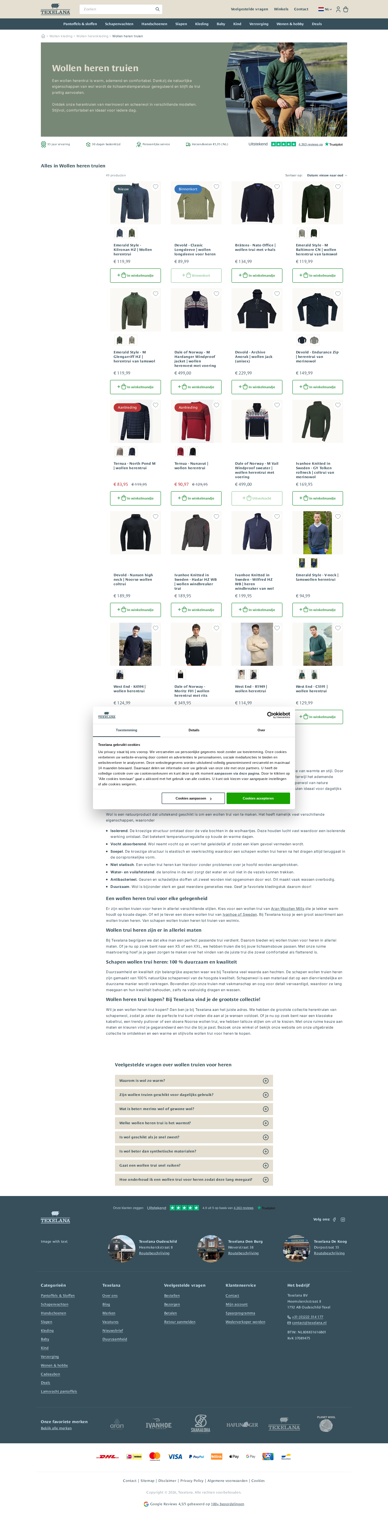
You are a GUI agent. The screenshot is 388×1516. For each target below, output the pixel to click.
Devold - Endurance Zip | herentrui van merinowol (317, 356)
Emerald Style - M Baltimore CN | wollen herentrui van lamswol (317, 249)
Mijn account (237, 1304)
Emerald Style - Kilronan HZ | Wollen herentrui (133, 249)
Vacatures (110, 1322)
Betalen (170, 1313)
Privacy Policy (192, 1481)
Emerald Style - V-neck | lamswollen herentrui (317, 577)
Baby (221, 24)
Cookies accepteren (258, 798)
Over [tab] (261, 730)
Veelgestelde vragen (249, 9)
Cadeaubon (50, 1374)
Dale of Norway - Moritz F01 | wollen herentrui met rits (191, 691)
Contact (301, 9)
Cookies (258, 1481)
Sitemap (147, 1481)
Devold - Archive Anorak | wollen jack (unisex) (254, 356)
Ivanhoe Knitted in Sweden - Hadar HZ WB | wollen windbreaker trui (195, 582)
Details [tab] (194, 730)
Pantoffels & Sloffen (58, 1295)
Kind (237, 24)
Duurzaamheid (114, 1339)
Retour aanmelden (180, 1322)
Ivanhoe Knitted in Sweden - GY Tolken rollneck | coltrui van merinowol (315, 470)
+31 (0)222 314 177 (307, 1317)
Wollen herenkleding (92, 36)
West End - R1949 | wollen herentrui (251, 689)
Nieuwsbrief (112, 1330)
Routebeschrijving (154, 1253)
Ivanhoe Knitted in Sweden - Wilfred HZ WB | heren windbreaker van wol (254, 582)
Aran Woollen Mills (287, 908)
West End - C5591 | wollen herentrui (312, 689)
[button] (345, 9)
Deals (45, 1382)
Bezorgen (172, 1304)
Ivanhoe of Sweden (240, 914)
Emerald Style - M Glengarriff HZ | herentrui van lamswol (134, 356)
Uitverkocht (261, 498)
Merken (108, 1313)
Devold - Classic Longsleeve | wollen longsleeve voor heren (195, 249)
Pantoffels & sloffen (80, 24)
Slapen (181, 24)
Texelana (185, 1492)
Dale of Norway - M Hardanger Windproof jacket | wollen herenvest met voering (195, 359)
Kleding (202, 24)
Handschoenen (154, 24)
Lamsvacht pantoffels (59, 1391)
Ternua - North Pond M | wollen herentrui (135, 466)
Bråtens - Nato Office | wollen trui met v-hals (255, 247)
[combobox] (121, 9)
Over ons (110, 1295)
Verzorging (259, 24)
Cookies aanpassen (191, 798)
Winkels (281, 9)
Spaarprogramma (240, 1313)
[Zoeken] (158, 9)
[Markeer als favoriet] (155, 186)
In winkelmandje (140, 275)
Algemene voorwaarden (227, 1481)
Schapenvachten (119, 24)
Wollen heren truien (127, 36)
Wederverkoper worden (245, 1322)
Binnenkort (201, 275)
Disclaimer (167, 1481)
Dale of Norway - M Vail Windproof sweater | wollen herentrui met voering (257, 470)
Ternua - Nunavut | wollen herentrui (191, 466)
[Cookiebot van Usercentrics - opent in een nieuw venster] (270, 715)
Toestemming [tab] (126, 730)
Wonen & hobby (290, 24)
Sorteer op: (294, 175)
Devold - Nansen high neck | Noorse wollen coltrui (133, 579)
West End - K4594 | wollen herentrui (130, 689)
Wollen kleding (61, 36)
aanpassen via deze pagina (236, 773)
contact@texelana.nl (309, 1323)
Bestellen (172, 1295)
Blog (106, 1304)
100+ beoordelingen (227, 1504)
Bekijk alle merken (56, 1428)
